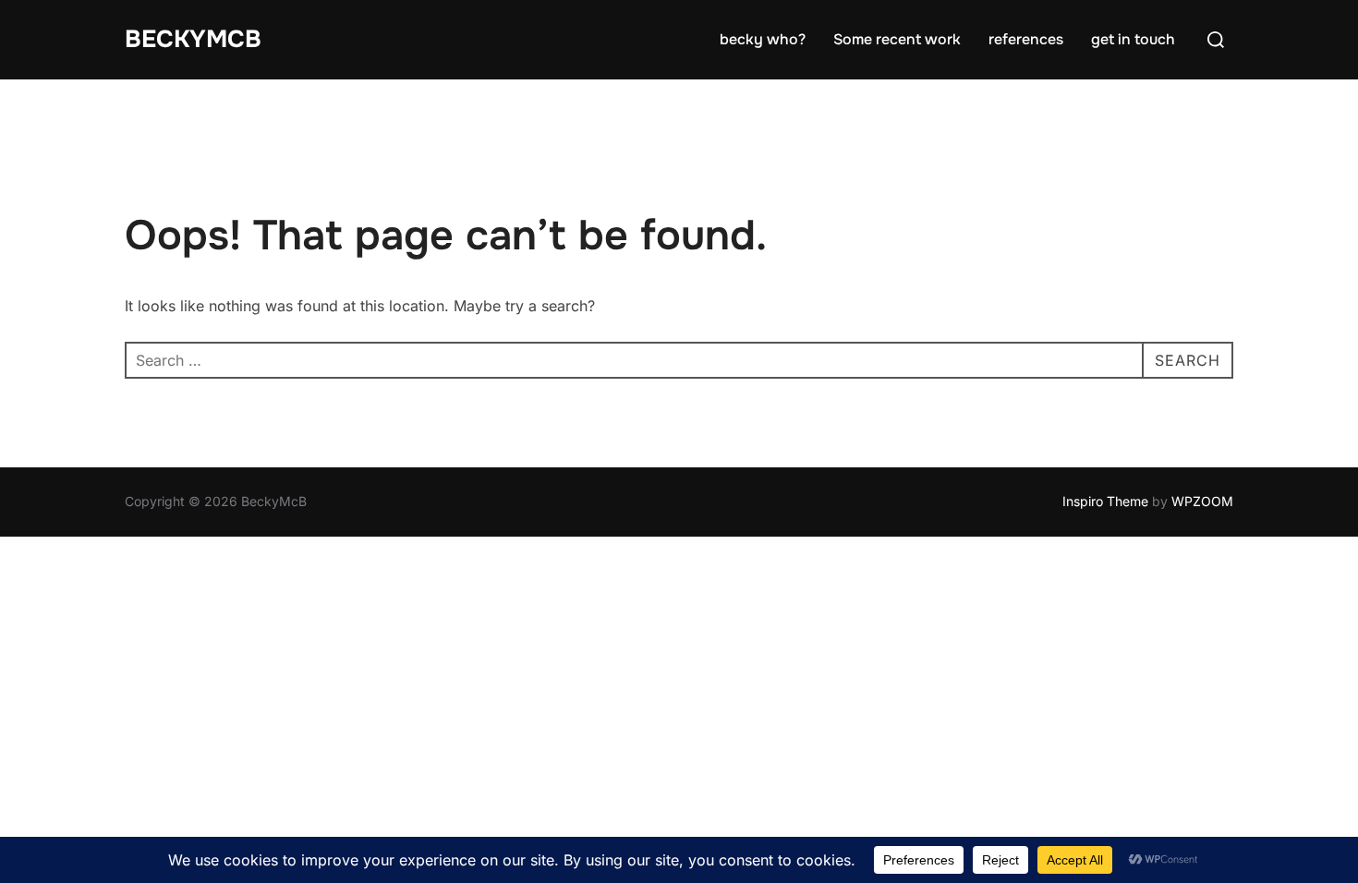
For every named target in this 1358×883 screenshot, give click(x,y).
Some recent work (897, 39)
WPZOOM (1202, 501)
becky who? (763, 39)
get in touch (1133, 39)
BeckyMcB (193, 39)
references (1025, 39)
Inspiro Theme (1105, 501)
